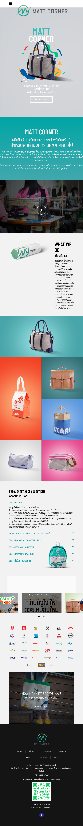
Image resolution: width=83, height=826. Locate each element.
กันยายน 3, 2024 (75, 596)
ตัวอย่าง (27, 757)
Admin (9, 595)
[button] (36, 616)
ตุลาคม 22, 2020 (35, 595)
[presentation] (4, 603)
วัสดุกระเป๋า (62, 751)
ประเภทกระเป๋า (47, 751)
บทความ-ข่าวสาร (42, 757)
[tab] (41, 502)
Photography (43, 595)
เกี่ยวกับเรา (32, 751)
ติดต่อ (56, 757)
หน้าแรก (19, 751)
